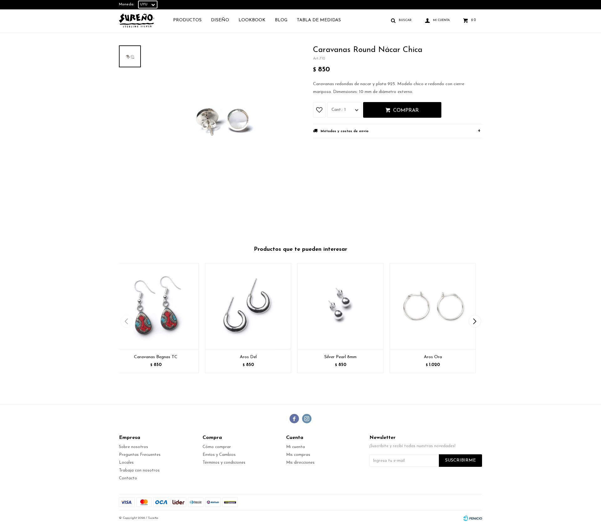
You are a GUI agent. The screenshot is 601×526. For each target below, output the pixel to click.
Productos (187, 20)
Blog (281, 20)
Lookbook (252, 20)
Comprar (406, 110)
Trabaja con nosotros (139, 470)
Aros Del (248, 357)
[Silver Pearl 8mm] (340, 306)
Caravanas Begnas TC (155, 357)
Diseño (220, 20)
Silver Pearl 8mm (340, 357)
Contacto (128, 478)
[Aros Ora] (433, 306)
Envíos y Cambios (219, 455)
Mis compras (298, 455)
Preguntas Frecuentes (140, 455)
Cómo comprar (217, 447)
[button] (474, 321)
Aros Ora (433, 357)
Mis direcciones (300, 463)
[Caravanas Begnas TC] (156, 306)
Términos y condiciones (224, 463)
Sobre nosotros (133, 447)
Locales (126, 463)
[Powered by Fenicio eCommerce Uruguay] (472, 518)
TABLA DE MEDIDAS (319, 20)
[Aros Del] (248, 306)
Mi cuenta (295, 447)
